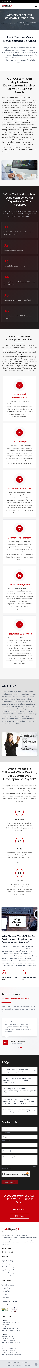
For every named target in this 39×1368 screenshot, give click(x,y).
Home (3, 23)
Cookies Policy (6, 1291)
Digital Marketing (7, 1261)
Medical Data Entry (8, 1267)
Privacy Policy (6, 1288)
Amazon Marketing (8, 1273)
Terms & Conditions (8, 1285)
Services (10, 23)
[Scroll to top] (36, 1364)
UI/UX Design (6, 1264)
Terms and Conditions (14, 1365)
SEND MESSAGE (10, 1182)
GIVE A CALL (19, 1216)
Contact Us (5, 1297)
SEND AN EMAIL (19, 1209)
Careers (4, 1294)
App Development (8, 1270)
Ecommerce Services (9, 1276)
